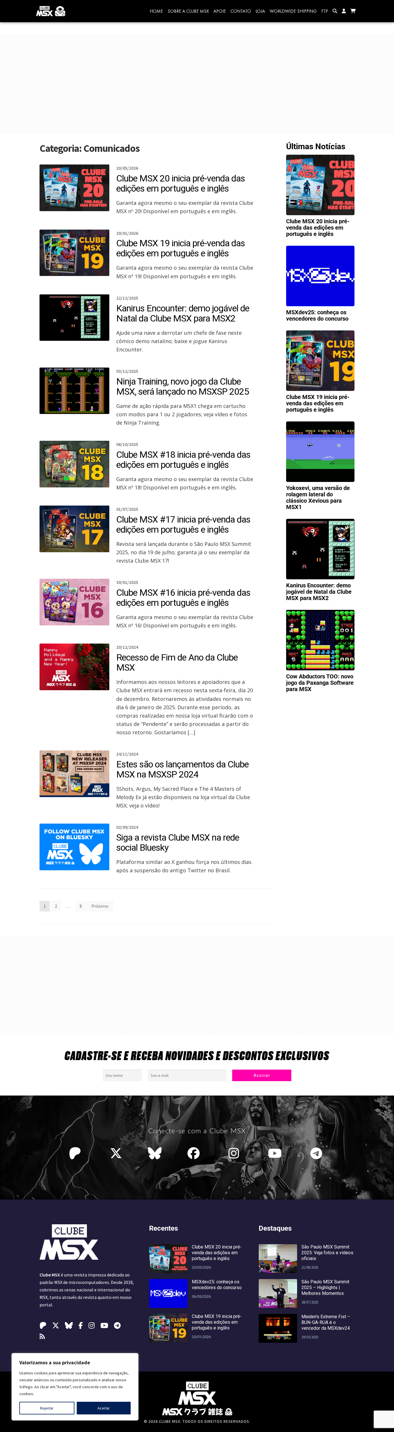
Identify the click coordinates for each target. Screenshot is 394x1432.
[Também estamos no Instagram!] (235, 1153)
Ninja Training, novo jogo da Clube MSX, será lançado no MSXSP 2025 (182, 386)
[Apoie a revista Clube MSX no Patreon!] (76, 1153)
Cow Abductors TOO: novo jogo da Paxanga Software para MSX (320, 682)
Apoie (219, 11)
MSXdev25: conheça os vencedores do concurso (317, 315)
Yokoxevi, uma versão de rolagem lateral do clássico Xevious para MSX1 (318, 497)
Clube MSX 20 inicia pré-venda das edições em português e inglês (180, 183)
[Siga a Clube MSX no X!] (116, 1153)
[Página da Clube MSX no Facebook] (195, 1153)
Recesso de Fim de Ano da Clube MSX (177, 662)
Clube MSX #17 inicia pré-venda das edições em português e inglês (183, 524)
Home (156, 11)
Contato (240, 11)
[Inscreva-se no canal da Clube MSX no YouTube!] (276, 1153)
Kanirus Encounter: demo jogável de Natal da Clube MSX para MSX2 (182, 313)
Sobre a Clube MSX (188, 11)
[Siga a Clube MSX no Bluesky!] (155, 1153)
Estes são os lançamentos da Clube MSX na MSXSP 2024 (182, 769)
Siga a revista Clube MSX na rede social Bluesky (177, 842)
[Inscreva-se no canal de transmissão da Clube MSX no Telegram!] (317, 1153)
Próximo (99, 906)
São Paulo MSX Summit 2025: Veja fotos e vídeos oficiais (327, 1252)
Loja (260, 11)
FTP (324, 11)
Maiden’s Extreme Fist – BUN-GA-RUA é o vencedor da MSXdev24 (325, 1322)
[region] (75, 1386)
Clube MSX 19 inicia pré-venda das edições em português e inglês (180, 248)
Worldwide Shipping (293, 11)
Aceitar (103, 1408)
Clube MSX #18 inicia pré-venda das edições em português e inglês (183, 459)
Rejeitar (47, 1408)
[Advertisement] (197, 84)
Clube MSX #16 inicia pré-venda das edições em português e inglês (183, 597)
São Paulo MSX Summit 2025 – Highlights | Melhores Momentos (325, 1287)
